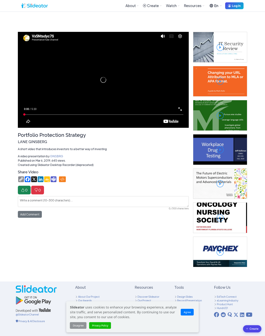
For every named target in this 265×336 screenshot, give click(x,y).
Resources (193, 5)
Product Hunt (225, 304)
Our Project (144, 300)
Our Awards (85, 300)
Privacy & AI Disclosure (31, 321)
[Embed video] (62, 179)
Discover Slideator (148, 296)
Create (153, 5)
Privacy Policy (100, 325)
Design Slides (185, 296)
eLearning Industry (227, 300)
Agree (187, 312)
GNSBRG (56, 156)
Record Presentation (189, 300)
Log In (236, 6)
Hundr (222, 308)
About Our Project (89, 296)
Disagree (78, 325)
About (130, 5)
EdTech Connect (227, 296)
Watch (171, 5)
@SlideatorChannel (27, 314)
